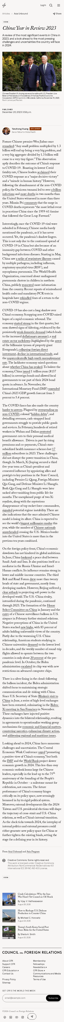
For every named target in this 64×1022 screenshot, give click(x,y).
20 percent (36, 658)
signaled (7, 510)
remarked (8, 146)
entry (5, 614)
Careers (6, 967)
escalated (26, 666)
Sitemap (6, 982)
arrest (58, 341)
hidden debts (39, 414)
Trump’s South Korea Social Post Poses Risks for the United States (33, 928)
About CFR (7, 961)
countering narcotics (14, 731)
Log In (43, 5)
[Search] (51, 5)
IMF (10, 761)
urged (41, 752)
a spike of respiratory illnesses (33, 258)
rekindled (25, 298)
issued (26, 371)
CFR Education (9, 970)
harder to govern (12, 410)
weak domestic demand (31, 332)
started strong (22, 323)
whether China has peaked (26, 367)
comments (30, 203)
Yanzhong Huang (20, 129)
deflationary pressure (34, 336)
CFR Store (38, 970)
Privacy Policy (9, 979)
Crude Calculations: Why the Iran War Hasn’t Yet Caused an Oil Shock (35, 895)
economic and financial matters (41, 727)
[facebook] (4, 1017)
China (5, 22)
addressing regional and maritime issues (32, 735)
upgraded (54, 389)
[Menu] (59, 5)
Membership (39, 961)
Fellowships (38, 964)
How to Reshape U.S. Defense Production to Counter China (32, 912)
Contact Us (7, 973)
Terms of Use (39, 979)
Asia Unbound (15, 852)
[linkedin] (10, 1017)
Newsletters (39, 967)
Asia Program (33, 852)
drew (33, 579)
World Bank (31, 761)
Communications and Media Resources (47, 975)
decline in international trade (35, 354)
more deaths (27, 194)
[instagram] (22, 1017)
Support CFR (8, 964)
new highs (27, 627)
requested (28, 285)
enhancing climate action (43, 731)
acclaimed (43, 172)
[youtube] (16, 1017)
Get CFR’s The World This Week (18, 991)
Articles (6, 13)
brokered (26, 557)
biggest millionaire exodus (36, 523)
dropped (33, 644)
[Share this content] (32, 1016)
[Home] (4, 5)
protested (45, 431)
